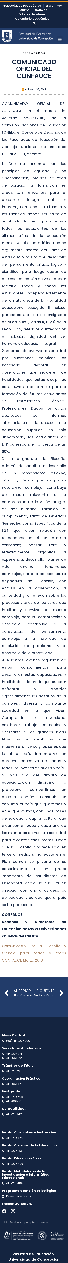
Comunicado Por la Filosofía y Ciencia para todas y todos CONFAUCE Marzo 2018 (34, 953)
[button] (34, 23)
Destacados (34, 53)
